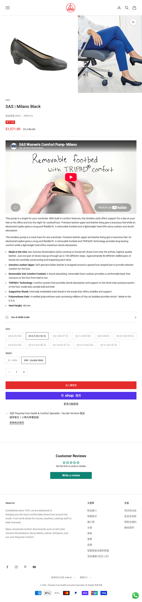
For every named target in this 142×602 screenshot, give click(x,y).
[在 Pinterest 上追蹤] (25, 567)
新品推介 (92, 510)
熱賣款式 (92, 516)
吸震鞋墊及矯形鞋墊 (98, 550)
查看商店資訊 (17, 422)
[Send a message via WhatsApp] (135, 595)
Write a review (71, 475)
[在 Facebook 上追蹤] (7, 567)
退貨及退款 (130, 516)
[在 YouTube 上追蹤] (34, 567)
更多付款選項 (71, 403)
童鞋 (89, 539)
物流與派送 (130, 510)
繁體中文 (84, 577)
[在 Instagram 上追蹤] (16, 567)
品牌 (89, 544)
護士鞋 (91, 522)
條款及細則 (130, 522)
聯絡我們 (129, 527)
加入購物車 (71, 385)
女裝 (89, 527)
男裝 (89, 533)
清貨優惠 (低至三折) (98, 556)
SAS (8, 100)
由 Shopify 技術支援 (93, 585)
